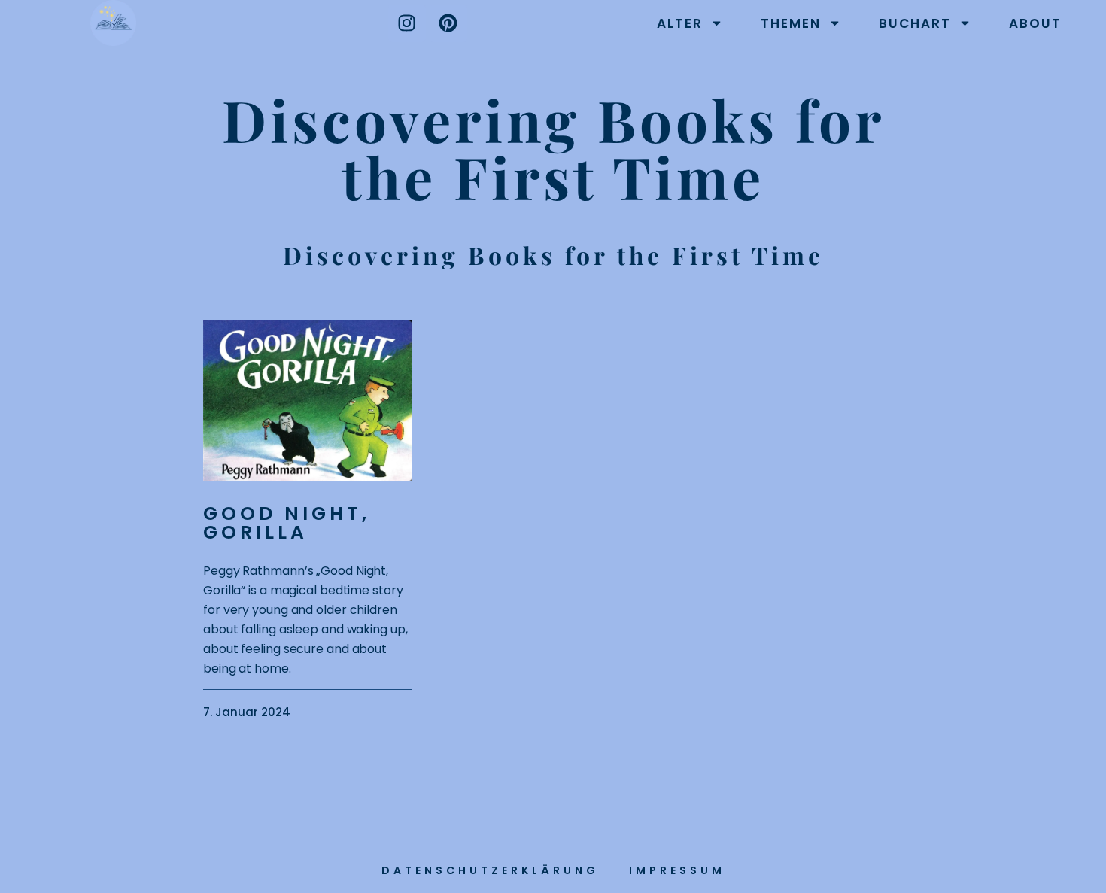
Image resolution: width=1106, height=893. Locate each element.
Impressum (677, 870)
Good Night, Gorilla (286, 522)
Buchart (915, 23)
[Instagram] (407, 23)
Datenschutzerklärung (490, 870)
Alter (680, 23)
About (1035, 23)
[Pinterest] (448, 23)
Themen (791, 23)
